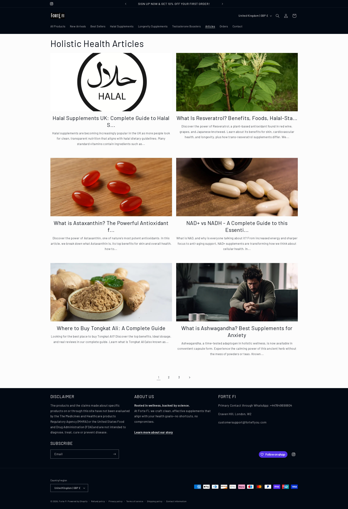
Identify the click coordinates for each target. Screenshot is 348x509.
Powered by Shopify (77, 501)
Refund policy (98, 501)
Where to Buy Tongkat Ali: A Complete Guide (111, 328)
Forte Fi (63, 501)
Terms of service (134, 501)
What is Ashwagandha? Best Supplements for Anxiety (237, 331)
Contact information (176, 501)
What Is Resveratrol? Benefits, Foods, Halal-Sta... (237, 118)
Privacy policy (116, 501)
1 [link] (158, 377)
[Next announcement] (222, 3)
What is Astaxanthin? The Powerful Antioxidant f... (111, 226)
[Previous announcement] (126, 3)
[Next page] (189, 377)
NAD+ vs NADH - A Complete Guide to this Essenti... (237, 226)
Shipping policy (154, 501)
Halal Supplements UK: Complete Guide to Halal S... (111, 121)
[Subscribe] (114, 454)
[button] (277, 16)
